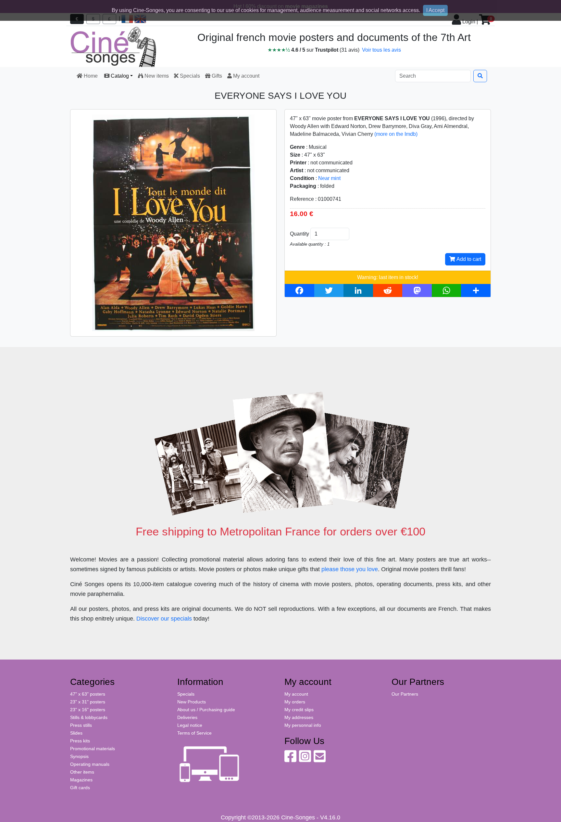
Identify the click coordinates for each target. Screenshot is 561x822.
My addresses (298, 717)
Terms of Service (194, 733)
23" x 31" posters (87, 701)
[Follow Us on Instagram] (305, 759)
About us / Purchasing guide (206, 709)
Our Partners (405, 694)
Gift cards (80, 787)
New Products (191, 701)
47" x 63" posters (87, 694)
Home (90, 76)
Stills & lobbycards (88, 717)
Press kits (80, 740)
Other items (82, 772)
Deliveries (187, 717)
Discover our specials (164, 618)
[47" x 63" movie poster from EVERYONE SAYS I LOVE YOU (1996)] (173, 222)
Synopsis (79, 756)
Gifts (216, 76)
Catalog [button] (119, 76)
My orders (294, 701)
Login (468, 21)
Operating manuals (89, 764)
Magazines (81, 779)
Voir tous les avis (381, 50)
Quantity (299, 234)
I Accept (435, 10)
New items (156, 76)
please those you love (349, 569)
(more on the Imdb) (396, 134)
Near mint (329, 178)
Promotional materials (92, 748)
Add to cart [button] (468, 259)
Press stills (81, 725)
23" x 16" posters (87, 709)
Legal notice (189, 725)
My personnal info (302, 725)
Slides (76, 733)
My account (245, 76)
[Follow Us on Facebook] (290, 759)
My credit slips (299, 709)
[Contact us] (320, 759)
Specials (189, 76)
